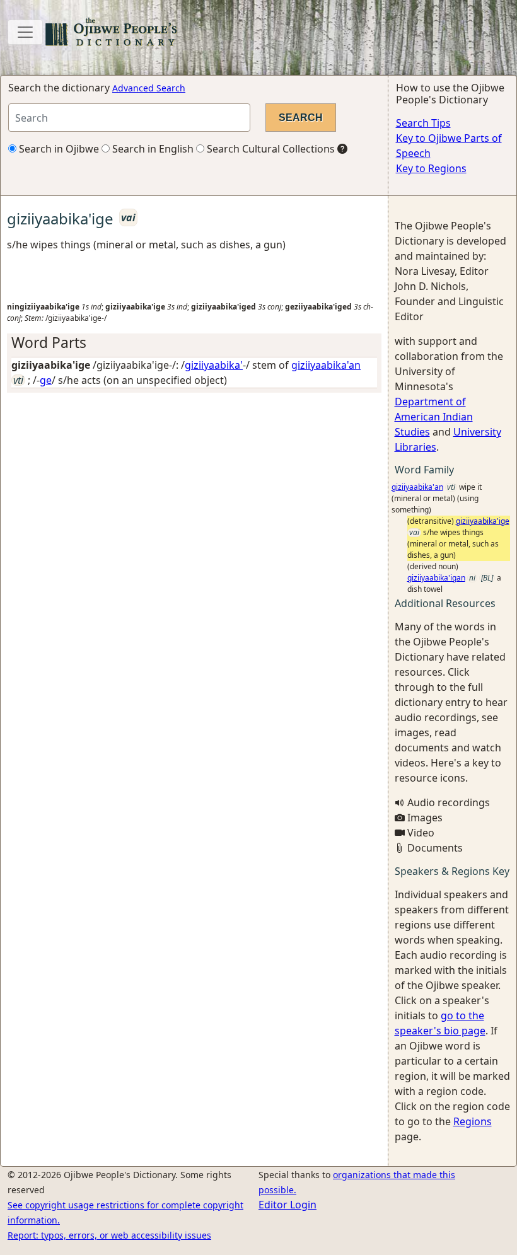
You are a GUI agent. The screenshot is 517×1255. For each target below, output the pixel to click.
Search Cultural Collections (269, 149)
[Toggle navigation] (25, 32)
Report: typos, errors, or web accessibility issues (109, 1235)
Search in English (152, 149)
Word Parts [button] (48, 342)
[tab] (194, 342)
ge (46, 380)
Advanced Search (148, 88)
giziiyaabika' (214, 365)
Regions (472, 1121)
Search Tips (423, 123)
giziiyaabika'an (326, 365)
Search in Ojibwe (57, 149)
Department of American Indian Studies (434, 417)
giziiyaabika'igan (436, 577)
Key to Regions (431, 168)
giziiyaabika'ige (482, 521)
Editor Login (287, 1205)
